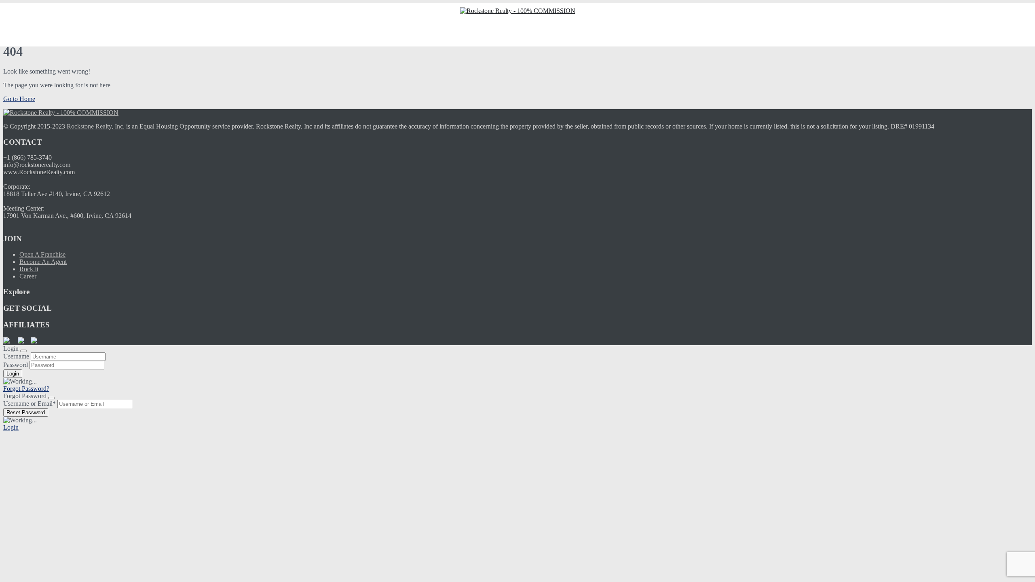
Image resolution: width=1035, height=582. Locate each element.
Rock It (28, 269)
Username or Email (29, 403)
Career (27, 276)
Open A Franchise (42, 254)
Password (15, 364)
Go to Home (19, 98)
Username (16, 356)
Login (11, 427)
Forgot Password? (26, 388)
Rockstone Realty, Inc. (96, 126)
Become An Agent (43, 261)
